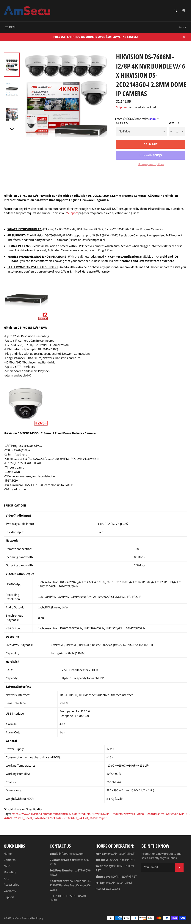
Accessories (11, 884)
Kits (6, 878)
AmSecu (16, 918)
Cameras (9, 860)
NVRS (7, 866)
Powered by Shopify (32, 918)
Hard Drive (122, 122)
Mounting (10, 872)
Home (8, 854)
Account (183, 27)
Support (72, 213)
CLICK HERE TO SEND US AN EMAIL (68, 898)
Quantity (174, 122)
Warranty (10, 891)
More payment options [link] (151, 164)
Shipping (121, 107)
